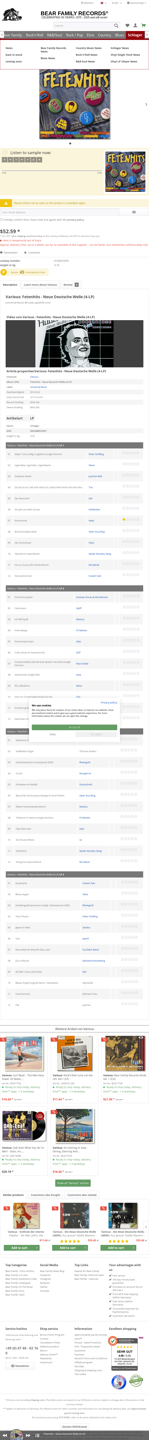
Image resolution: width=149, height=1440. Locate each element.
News (9, 48)
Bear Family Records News (53, 49)
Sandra (86, 927)
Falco (91, 542)
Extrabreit (94, 564)
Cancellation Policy (50, 1342)
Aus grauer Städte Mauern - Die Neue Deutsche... (74, 1233)
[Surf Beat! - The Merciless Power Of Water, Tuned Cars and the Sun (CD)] (24, 1053)
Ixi (80, 839)
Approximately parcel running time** (90, 1336)
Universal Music (38, 387)
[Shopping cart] (143, 25)
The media (80, 1374)
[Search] (116, 25)
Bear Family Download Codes (21, 1278)
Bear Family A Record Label (89, 1275)
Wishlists (88, 3)
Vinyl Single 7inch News (125, 54)
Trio (91, 487)
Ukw (78, 641)
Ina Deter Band (90, 949)
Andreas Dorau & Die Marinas (92, 597)
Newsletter (46, 1358)
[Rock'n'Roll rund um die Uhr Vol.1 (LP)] (74, 1053)
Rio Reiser (84, 862)
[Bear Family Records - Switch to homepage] (12, 15)
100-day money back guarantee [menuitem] (123, 1281)
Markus (80, 619)
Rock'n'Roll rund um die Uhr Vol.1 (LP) (72, 1077)
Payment (79, 1354)
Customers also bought (45, 1195)
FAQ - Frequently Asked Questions (87, 1348)
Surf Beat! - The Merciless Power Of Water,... (23, 1077)
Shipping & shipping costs (88, 1370)
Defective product (49, 1346)
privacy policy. (76, 219)
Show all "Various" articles (73, 1183)
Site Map (79, 1366)
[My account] (135, 25)
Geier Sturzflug (97, 531)
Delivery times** (49, 1354)
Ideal (91, 520)
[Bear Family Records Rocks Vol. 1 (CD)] (125, 1053)
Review (70, 284)
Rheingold (84, 762)
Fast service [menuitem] (118, 1275)
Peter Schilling (96, 454)
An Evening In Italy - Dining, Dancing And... (70, 1149)
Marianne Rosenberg (93, 960)
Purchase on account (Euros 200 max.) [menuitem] (127, 1288)
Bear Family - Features (86, 1278)
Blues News (48, 58)
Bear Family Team (15, 1294)
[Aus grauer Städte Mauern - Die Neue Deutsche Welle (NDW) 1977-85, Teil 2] (122, 1215)
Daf (90, 498)
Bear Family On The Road (19, 1286)
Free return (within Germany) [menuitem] (122, 1303)
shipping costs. (38, 1400)
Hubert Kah (95, 576)
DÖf (78, 652)
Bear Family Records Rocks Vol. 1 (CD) (124, 1077)
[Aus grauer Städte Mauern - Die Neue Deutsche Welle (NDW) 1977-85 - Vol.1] (74, 1215)
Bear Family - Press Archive (19, 1271)
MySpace (45, 1282)
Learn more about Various (40, 284)
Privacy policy (109, 702)
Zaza (78, 674)
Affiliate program (83, 1362)
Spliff (79, 608)
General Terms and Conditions (90, 1358)
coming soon (14, 61)
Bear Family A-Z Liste (16, 1275)
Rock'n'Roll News (86, 54)
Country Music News (89, 48)
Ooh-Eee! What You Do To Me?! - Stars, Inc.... (23, 1149)
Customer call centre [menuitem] (123, 1315)
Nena (91, 465)
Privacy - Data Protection (87, 1342)
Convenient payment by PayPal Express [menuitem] (125, 1310)
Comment (34, 252)
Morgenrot (85, 773)
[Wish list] (127, 25)
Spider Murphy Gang (100, 553)
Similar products (13, 1195)
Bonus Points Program (52, 1334)
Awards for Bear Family (86, 1271)
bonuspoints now (35, 272)
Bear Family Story (14, 1290)
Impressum (46, 1362)
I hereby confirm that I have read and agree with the (44, 219)
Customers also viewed (81, 1195)
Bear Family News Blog (52, 1271)
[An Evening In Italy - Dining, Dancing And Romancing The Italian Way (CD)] (74, 1125)
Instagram (45, 1278)
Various (34, 376)
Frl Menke (81, 630)
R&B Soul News (85, 61)
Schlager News (120, 48)
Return (43, 1350)
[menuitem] (86, 25)
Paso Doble (82, 663)
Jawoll (85, 938)
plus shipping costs (21, 236)
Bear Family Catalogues (18, 1282)
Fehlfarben (94, 509)
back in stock (14, 54)
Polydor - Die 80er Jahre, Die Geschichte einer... (26, 1233)
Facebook (45, 1275)
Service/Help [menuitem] (137, 3)
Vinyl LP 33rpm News (124, 61)
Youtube (44, 1290)
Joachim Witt (95, 476)
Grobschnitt (85, 784)
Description (10, 284)
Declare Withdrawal (74, 1426)
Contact (44, 1338)
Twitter (44, 1286)
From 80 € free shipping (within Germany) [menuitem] (125, 1295)
